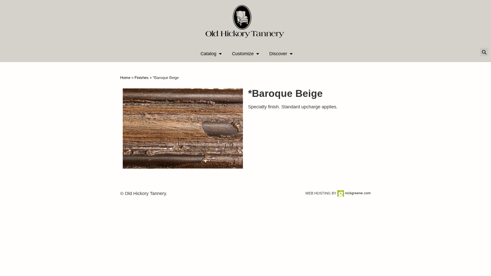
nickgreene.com (357, 193)
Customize (243, 53)
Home (125, 77)
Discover (278, 53)
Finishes (142, 77)
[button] (484, 52)
